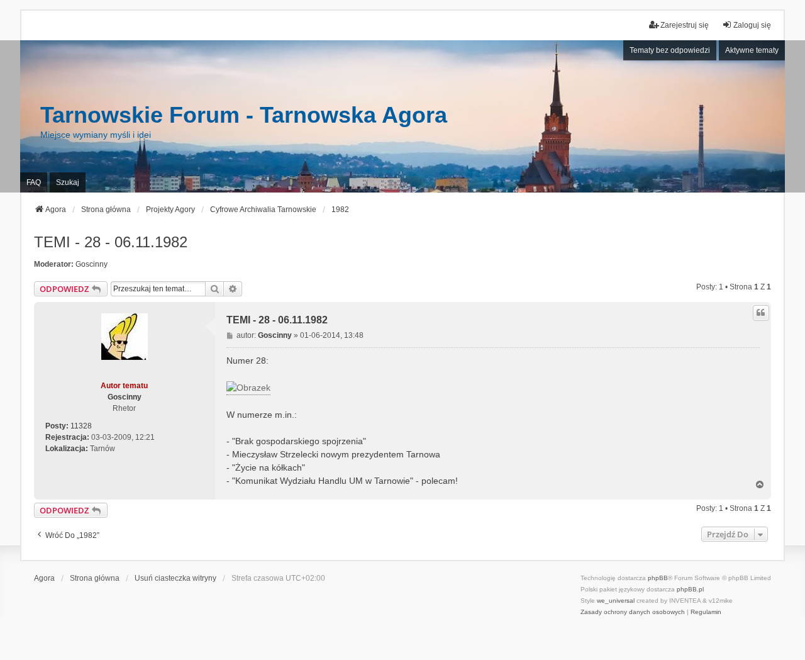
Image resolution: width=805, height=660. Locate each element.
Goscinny (91, 264)
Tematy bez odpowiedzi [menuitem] (670, 50)
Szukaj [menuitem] (67, 182)
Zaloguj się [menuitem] (752, 25)
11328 (81, 426)
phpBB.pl (690, 589)
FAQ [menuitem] (33, 182)
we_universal (616, 600)
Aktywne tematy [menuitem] (752, 50)
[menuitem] (632, 612)
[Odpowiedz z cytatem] (761, 312)
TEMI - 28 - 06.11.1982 (110, 241)
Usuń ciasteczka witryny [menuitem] (175, 578)
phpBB (658, 577)
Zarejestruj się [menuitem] (684, 25)
